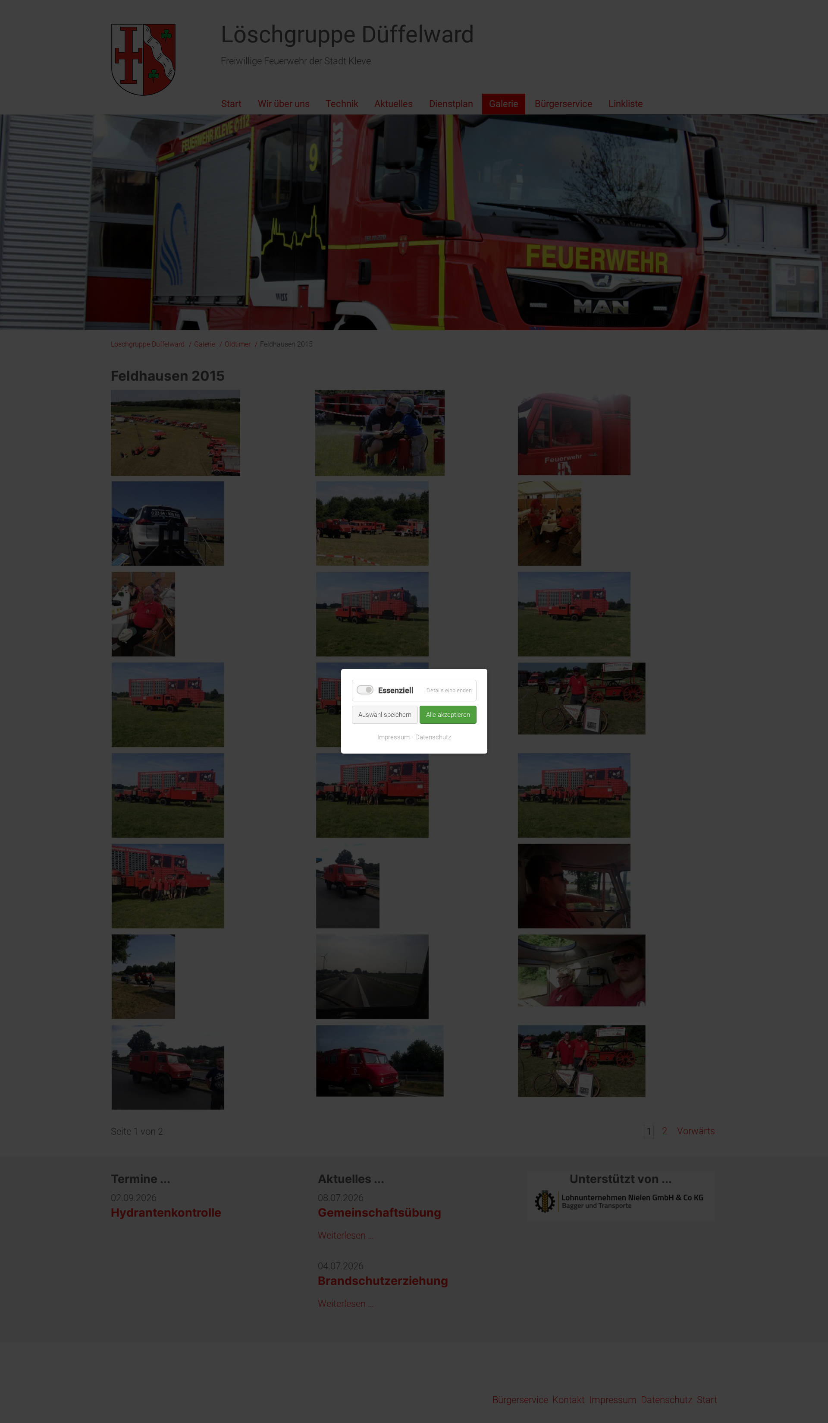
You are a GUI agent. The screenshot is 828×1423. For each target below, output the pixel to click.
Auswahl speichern (384, 715)
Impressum (393, 737)
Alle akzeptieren (448, 715)
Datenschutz (433, 737)
